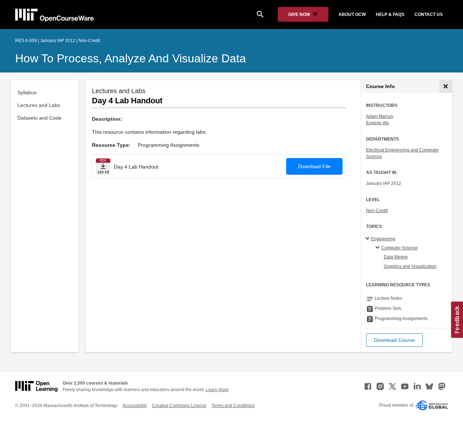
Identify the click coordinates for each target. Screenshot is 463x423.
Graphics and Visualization (410, 266)
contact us (429, 14)
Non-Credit (377, 210)
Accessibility (135, 405)
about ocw (352, 14)
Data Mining (396, 257)
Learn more (217, 389)
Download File (314, 166)
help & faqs (390, 14)
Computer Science (399, 247)
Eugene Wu (377, 122)
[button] (394, 340)
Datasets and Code (39, 118)
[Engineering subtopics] (368, 239)
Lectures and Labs (38, 105)
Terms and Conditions (233, 405)
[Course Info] (445, 86)
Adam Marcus (379, 116)
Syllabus (27, 92)
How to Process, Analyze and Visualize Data (130, 58)
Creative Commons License (179, 405)
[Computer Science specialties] (378, 248)
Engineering (383, 238)
